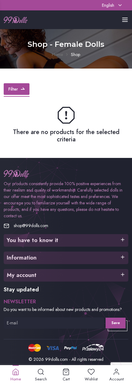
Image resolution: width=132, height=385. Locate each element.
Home (57, 54)
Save (115, 323)
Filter (13, 89)
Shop (75, 54)
